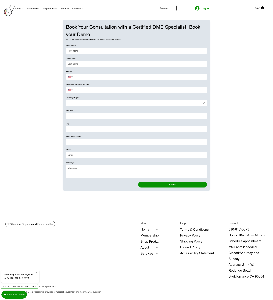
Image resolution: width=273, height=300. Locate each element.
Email (69, 149)
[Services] (157, 253)
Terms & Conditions (194, 229)
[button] (259, 7)
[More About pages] (68, 8)
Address (70, 110)
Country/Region (73, 97)
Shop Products (150, 241)
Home (144, 229)
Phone (69, 71)
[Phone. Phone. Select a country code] (70, 77)
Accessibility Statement (197, 253)
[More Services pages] (82, 8)
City (68, 123)
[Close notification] (37, 273)
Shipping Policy (191, 241)
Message (71, 162)
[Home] (157, 229)
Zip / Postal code (74, 136)
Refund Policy (190, 247)
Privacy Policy (190, 235)
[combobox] (136, 103)
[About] (157, 247)
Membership (149, 235)
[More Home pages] (22, 8)
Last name (71, 58)
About (144, 247)
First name (71, 45)
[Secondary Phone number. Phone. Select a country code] (70, 90)
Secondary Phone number (78, 84)
